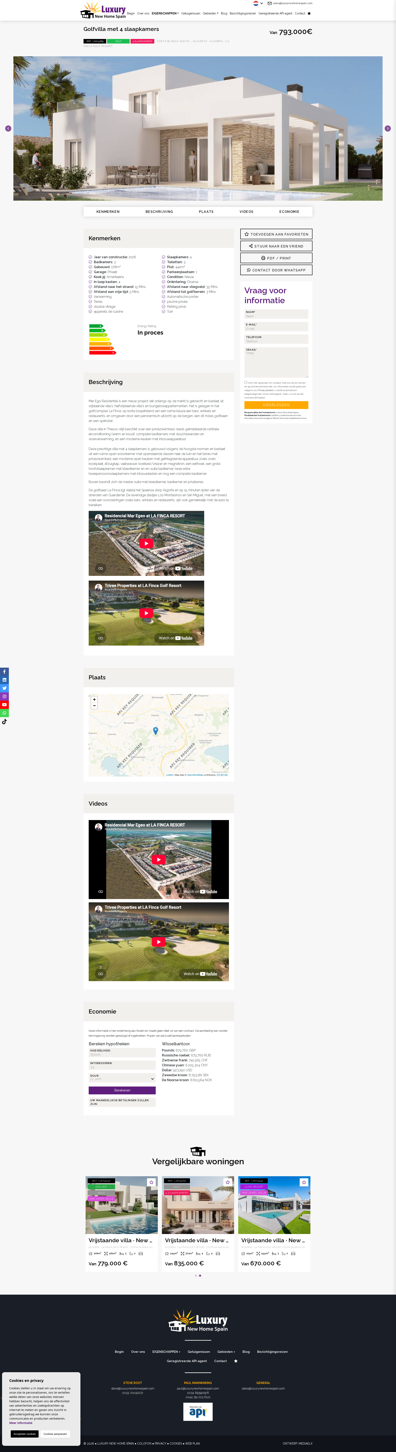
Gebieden (209, 13)
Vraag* (251, 349)
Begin (119, 1352)
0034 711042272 (132, 1392)
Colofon (144, 1443)
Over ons (143, 13)
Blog (224, 13)
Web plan (192, 1443)
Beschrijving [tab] (159, 212)
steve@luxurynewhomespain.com (132, 1388)
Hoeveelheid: (100, 1050)
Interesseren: (101, 1063)
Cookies (176, 1443)
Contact (300, 13)
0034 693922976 (198, 1392)
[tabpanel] (198, 1224)
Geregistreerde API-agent (275, 13)
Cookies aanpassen (55, 1434)
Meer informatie (20, 1423)
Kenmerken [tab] (108, 212)
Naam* (251, 312)
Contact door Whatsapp (278, 270)
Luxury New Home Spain (106, 10)
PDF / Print (278, 258)
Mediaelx (305, 1443)
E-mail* (251, 324)
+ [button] (94, 699)
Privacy (160, 1443)
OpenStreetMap (195, 774)
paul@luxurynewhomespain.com (198, 1388)
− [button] (94, 705)
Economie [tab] (289, 212)
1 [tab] (196, 1276)
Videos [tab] (247, 212)
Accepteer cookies (25, 1434)
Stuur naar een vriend (278, 246)
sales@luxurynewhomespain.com (292, 3)
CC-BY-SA (222, 774)
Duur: (94, 1075)
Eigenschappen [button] (164, 13)
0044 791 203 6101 (198, 1397)
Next (388, 128)
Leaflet (169, 774)
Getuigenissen (190, 13)
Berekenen (122, 1090)
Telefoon (254, 337)
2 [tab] (200, 1276)
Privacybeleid (266, 390)
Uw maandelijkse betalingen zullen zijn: (119, 1102)
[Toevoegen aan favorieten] (151, 1182)
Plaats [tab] (206, 212)
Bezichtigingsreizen (243, 13)
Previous (8, 128)
